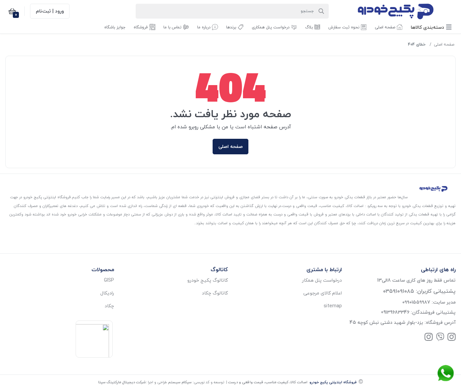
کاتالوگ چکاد (215, 293)
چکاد (109, 306)
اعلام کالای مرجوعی (322, 293)
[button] (431, 27)
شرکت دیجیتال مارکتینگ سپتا (122, 382)
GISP (109, 280)
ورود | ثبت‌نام (50, 11)
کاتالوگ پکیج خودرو (207, 280)
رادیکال (107, 293)
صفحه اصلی (444, 44)
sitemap (333, 306)
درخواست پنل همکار (322, 280)
